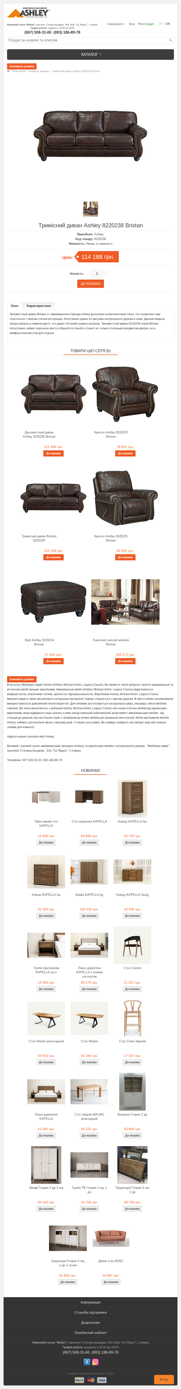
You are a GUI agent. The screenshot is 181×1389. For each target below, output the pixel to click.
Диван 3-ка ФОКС (111, 1261)
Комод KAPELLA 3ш (46, 894)
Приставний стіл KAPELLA (46, 823)
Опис (15, 306)
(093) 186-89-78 (66, 32)
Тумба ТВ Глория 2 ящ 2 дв (89, 1190)
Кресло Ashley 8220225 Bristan (111, 538)
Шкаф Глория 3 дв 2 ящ (46, 1187)
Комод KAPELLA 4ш (132, 821)
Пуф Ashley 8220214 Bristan (39, 642)
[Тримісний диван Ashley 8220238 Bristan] (90, 194)
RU (161, 23)
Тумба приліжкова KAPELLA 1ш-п (46, 970)
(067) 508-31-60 (38, 32)
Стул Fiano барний (132, 1041)
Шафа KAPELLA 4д (89, 894)
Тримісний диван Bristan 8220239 (39, 538)
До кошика (53, 453)
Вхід (132, 24)
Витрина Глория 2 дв (132, 1114)
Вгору (164, 1379)
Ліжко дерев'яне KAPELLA (46, 1116)
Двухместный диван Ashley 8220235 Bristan (39, 434)
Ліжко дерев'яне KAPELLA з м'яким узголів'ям (89, 972)
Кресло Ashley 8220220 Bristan (111, 434)
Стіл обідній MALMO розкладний (89, 1116)
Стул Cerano (132, 968)
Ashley (99, 234)
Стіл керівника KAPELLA (89, 821)
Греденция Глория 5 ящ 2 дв (132, 1190)
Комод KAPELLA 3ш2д (132, 894)
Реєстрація (146, 24)
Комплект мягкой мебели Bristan (111, 642)
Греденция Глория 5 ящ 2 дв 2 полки (68, 1263)
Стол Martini (89, 1041)
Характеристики (39, 306)
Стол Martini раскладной (46, 1041)
